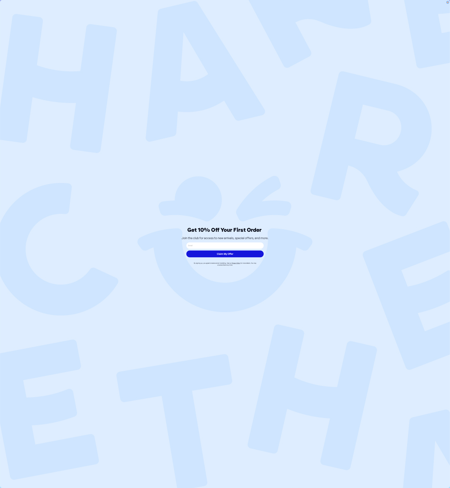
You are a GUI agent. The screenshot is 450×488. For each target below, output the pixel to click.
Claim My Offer (225, 254)
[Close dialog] (447, 2)
